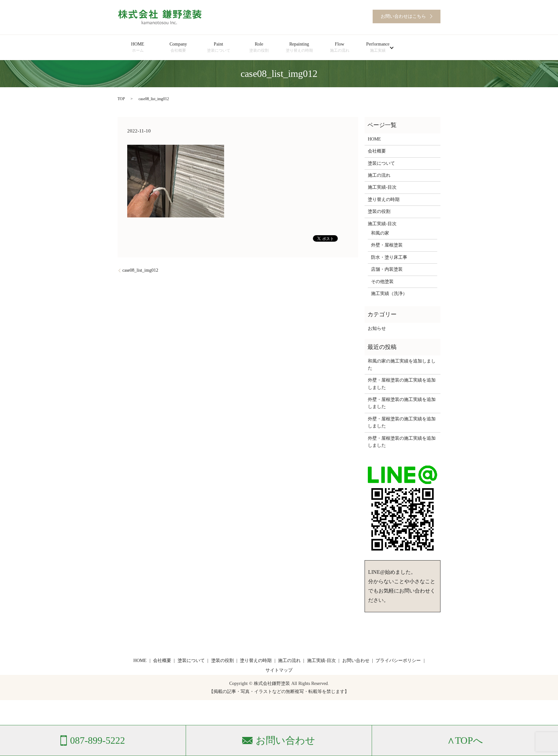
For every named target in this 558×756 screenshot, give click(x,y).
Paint (218, 47)
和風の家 (380, 233)
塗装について (381, 163)
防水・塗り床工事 (389, 257)
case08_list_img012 (140, 270)
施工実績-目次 (382, 187)
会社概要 (377, 151)
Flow (339, 47)
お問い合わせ (355, 660)
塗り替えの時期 (383, 199)
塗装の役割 (379, 211)
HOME (137, 47)
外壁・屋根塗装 (387, 245)
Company (178, 47)
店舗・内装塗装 (387, 269)
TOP (121, 99)
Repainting (299, 47)
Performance (377, 47)
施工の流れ (379, 175)
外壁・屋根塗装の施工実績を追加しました (402, 384)
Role (259, 47)
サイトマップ (279, 670)
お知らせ (377, 328)
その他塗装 (382, 281)
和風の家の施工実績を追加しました (402, 365)
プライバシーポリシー (398, 660)
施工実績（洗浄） (389, 293)
